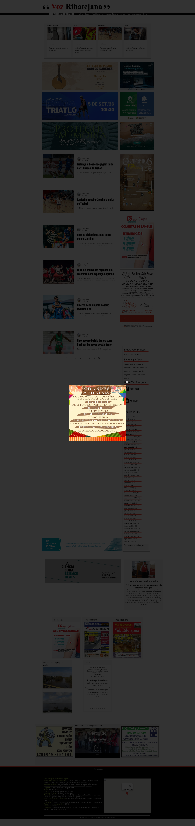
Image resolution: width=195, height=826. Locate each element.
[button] (127, 382)
